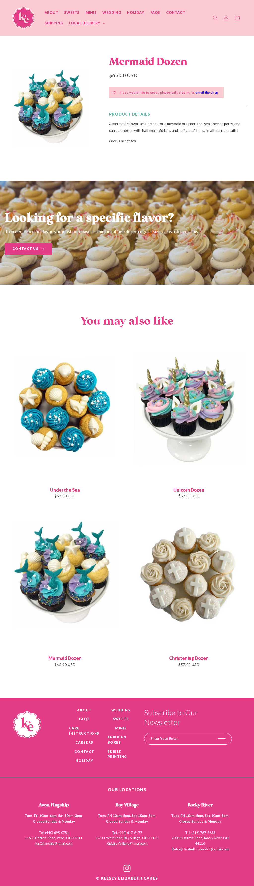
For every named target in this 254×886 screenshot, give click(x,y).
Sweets (121, 719)
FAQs (84, 719)
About (84, 710)
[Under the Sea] (65, 409)
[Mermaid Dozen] (65, 577)
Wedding (120, 710)
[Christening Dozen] (189, 577)
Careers (84, 742)
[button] (86, 23)
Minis (121, 728)
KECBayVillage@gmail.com (127, 843)
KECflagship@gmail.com (54, 843)
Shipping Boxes (117, 739)
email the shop (206, 92)
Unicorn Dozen (188, 489)
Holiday (84, 761)
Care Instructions (84, 730)
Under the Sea (65, 489)
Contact (84, 752)
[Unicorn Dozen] (189, 409)
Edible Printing (117, 754)
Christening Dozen (189, 658)
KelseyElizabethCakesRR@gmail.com (200, 849)
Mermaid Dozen (65, 658)
